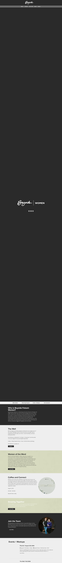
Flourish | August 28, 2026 (27, 545)
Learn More (11, 469)
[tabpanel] (31, 205)
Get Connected (47, 402)
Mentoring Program (26, 402)
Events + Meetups (36, 402)
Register (11, 446)
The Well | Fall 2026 (25, 561)
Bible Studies (15, 402)
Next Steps (31, 6)
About (22, 6)
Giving (39, 6)
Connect (26, 6)
